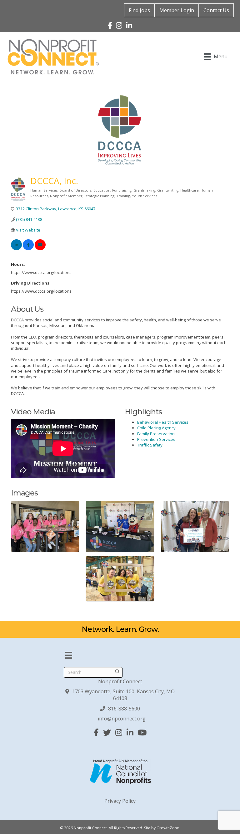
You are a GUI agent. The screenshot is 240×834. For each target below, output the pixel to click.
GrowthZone (168, 828)
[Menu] (69, 655)
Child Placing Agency (156, 428)
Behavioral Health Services (162, 422)
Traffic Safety (149, 445)
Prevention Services (156, 439)
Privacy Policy (120, 800)
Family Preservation (156, 434)
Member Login (176, 10)
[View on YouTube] (40, 248)
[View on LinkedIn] (16, 248)
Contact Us (216, 10)
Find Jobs (139, 10)
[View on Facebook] (28, 248)
